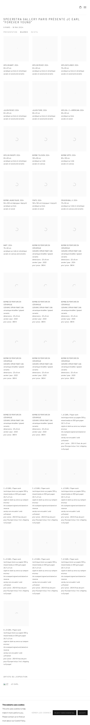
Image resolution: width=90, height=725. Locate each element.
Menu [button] (84, 7)
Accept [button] (82, 713)
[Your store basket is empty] (80, 7)
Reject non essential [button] (64, 713)
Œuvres (24, 32)
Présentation (10, 32)
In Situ (34, 32)
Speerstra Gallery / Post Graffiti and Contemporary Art (33, 7)
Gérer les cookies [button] (41, 713)
